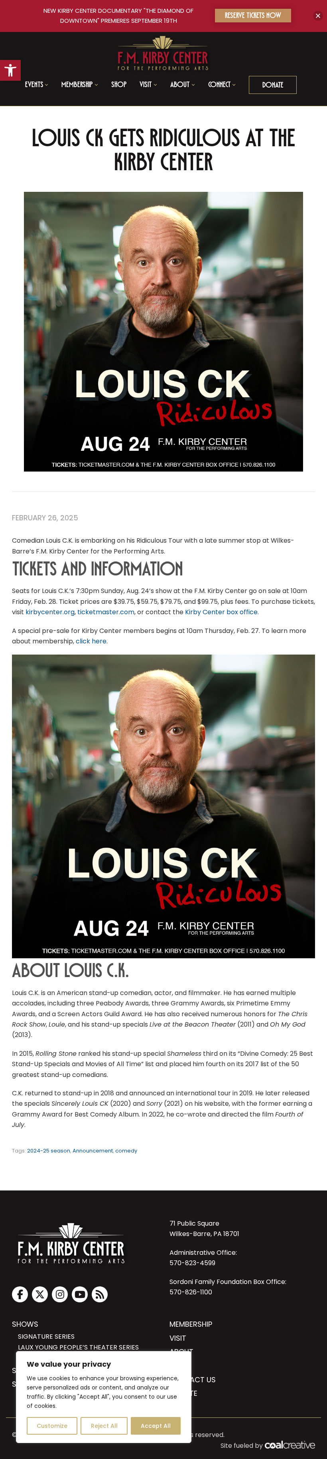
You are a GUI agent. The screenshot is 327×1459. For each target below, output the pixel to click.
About (181, 1352)
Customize (52, 1426)
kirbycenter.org (50, 612)
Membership (190, 1324)
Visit (177, 1338)
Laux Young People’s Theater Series (78, 1347)
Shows (25, 1324)
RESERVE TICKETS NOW (253, 17)
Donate (273, 86)
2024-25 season (48, 1150)
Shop (119, 86)
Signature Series (46, 1336)
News (179, 1366)
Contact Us (192, 1380)
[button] (10, 70)
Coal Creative (290, 1445)
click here (91, 641)
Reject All (104, 1426)
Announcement (93, 1150)
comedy (126, 1150)
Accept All (156, 1426)
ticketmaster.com (105, 612)
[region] (103, 1397)
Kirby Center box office (221, 612)
